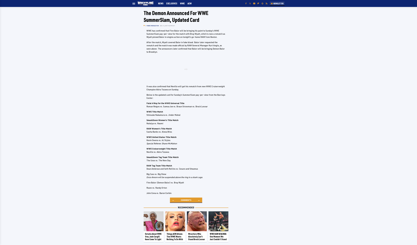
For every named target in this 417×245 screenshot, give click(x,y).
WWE (182, 3)
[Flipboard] (258, 3)
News (160, 3)
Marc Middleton (153, 25)
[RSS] (267, 3)
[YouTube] (254, 3)
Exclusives (171, 3)
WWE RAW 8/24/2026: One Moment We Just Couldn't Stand (218, 237)
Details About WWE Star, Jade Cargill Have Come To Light (153, 237)
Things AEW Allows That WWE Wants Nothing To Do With (175, 237)
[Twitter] (250, 3)
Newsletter (278, 3)
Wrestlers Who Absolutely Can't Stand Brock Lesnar (196, 237)
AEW (190, 3)
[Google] (262, 3)
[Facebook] (246, 3)
